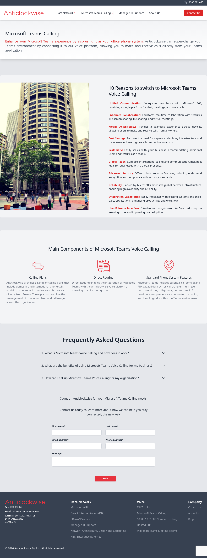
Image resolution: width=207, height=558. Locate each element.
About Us (154, 13)
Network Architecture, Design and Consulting (98, 531)
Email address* (60, 439)
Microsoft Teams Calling (151, 513)
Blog (191, 519)
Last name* (111, 426)
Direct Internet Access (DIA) (87, 513)
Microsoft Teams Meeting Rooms (157, 531)
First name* (58, 426)
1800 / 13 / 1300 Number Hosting (157, 519)
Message (56, 453)
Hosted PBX (144, 525)
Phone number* (114, 439)
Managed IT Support (131, 13)
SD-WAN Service (80, 519)
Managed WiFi (79, 507)
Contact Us (193, 13)
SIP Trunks (143, 507)
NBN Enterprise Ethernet (86, 536)
